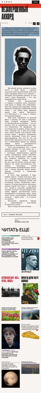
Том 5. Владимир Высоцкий (12, 214)
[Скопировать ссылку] (34, 23)
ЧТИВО (7, 2)
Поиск (36, 2)
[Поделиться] (38, 23)
